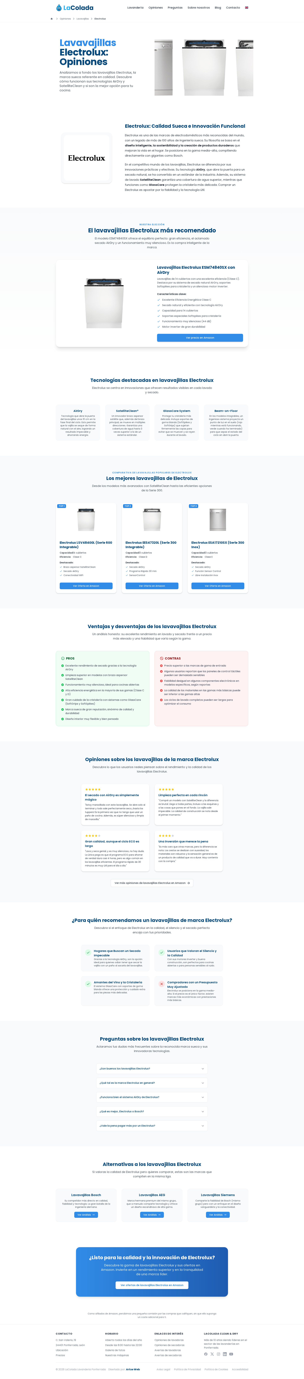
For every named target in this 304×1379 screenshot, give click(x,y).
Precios (60, 1355)
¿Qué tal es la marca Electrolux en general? (127, 1083)
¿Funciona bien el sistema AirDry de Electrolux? (129, 1097)
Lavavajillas (83, 18)
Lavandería (135, 8)
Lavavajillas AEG (152, 1195)
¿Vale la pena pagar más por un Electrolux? (127, 1126)
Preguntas (175, 8)
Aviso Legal (163, 1369)
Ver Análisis (84, 1214)
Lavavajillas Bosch (86, 1195)
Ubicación (62, 1350)
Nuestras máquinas (117, 1355)
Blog (218, 8)
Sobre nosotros (199, 8)
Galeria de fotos (115, 1350)
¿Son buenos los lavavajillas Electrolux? (125, 1068)
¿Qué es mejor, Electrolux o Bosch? (122, 1111)
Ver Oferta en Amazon (86, 585)
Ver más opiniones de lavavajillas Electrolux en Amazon (150, 883)
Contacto (233, 8)
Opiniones (156, 8)
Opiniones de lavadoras (169, 1340)
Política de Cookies (216, 1369)
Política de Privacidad (187, 1369)
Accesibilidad (240, 1369)
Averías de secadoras (168, 1355)
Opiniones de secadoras (169, 1345)
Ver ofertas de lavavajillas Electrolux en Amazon (152, 1285)
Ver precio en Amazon (200, 338)
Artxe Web (133, 1369)
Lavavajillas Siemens (218, 1195)
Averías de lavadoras (168, 1350)
